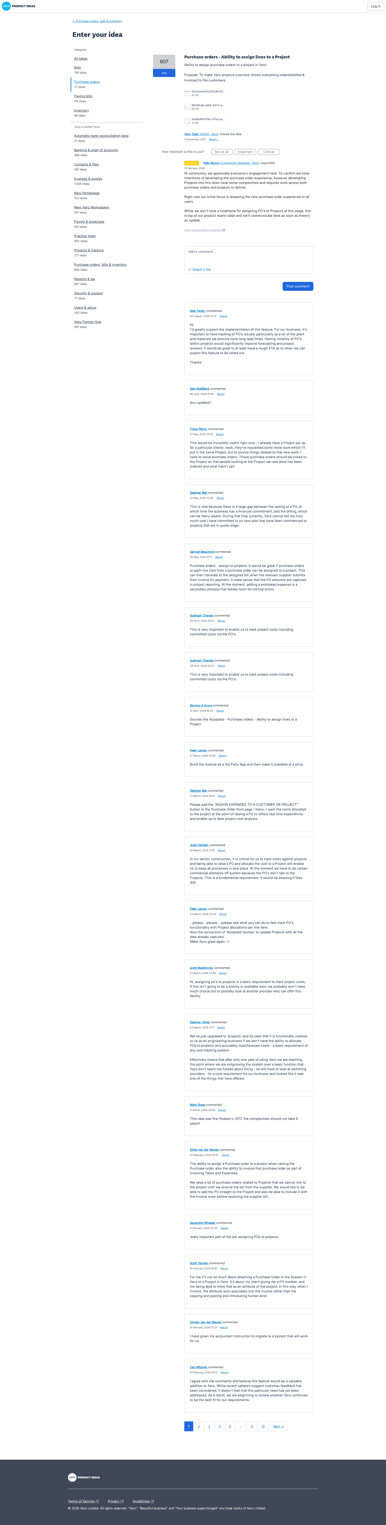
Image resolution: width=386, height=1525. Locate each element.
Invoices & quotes (88, 179)
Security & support (88, 293)
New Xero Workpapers (91, 207)
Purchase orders (87, 82)
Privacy (114, 1500)
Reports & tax (84, 279)
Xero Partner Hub (87, 322)
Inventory (81, 110)
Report (223, 316)
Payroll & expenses (89, 221)
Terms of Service (81, 1500)
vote (164, 72)
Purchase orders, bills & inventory (100, 264)
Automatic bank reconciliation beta (101, 136)
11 (251, 1426)
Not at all (224, 152)
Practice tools (85, 236)
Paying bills (83, 96)
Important (247, 152)
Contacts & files (86, 164)
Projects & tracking (89, 250)
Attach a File (201, 269)
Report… (214, 139)
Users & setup (85, 307)
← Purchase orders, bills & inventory (97, 21)
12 (263, 1426)
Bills (77, 67)
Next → (278, 1426)
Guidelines (142, 1500)
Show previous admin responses (204, 230)
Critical (271, 152)
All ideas (81, 58)
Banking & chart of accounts (96, 150)
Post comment (298, 286)
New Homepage (86, 193)
